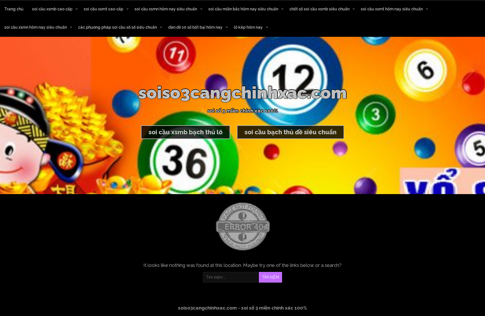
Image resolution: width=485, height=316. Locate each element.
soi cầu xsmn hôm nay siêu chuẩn (165, 9)
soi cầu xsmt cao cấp (103, 9)
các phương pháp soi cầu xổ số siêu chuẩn (117, 27)
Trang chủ (14, 9)
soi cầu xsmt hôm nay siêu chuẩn (392, 9)
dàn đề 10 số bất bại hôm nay (195, 27)
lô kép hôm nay (248, 27)
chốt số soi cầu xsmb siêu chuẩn (319, 9)
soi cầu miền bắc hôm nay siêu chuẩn (243, 9)
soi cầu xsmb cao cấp (52, 9)
